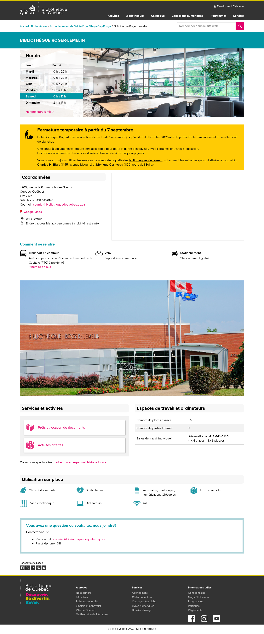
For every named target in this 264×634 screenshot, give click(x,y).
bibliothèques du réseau (145, 160)
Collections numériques (187, 16)
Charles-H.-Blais (48, 164)
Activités (113, 16)
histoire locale (96, 462)
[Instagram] (204, 621)
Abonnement (139, 593)
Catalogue (158, 16)
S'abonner (238, 6)
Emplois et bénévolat (88, 606)
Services (238, 16)
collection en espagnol (70, 462)
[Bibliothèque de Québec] (43, 8)
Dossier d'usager (142, 610)
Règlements (195, 610)
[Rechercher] (240, 26)
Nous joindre (83, 593)
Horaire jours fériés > (40, 111)
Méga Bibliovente (198, 597)
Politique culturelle (87, 601)
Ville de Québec (85, 610)
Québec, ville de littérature (92, 614)
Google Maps (33, 212)
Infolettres (82, 597)
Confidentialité (196, 593)
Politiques (194, 606)
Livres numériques (143, 606)
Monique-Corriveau (109, 164)
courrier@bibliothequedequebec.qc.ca (59, 204)
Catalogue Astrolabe (144, 601)
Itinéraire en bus (40, 267)
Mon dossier (223, 6)
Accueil (24, 26)
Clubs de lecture (142, 597)
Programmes (218, 16)
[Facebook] (191, 621)
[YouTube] (216, 621)
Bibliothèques (135, 16)
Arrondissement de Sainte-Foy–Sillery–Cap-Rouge (80, 26)
